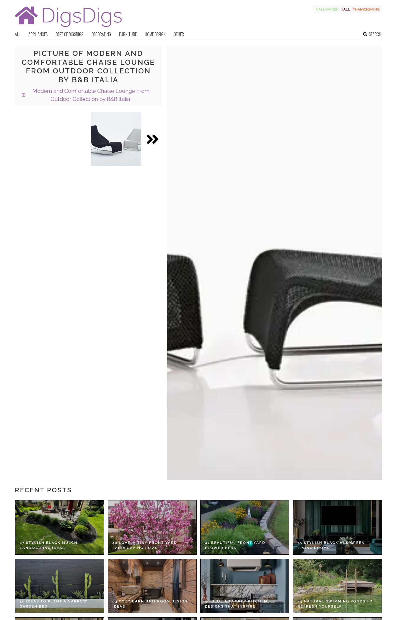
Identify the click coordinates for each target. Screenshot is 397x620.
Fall (345, 9)
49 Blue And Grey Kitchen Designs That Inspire (236, 604)
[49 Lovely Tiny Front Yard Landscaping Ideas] (152, 527)
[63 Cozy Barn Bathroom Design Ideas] (152, 586)
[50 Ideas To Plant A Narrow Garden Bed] (59, 586)
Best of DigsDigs (69, 34)
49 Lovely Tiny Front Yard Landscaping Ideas (144, 545)
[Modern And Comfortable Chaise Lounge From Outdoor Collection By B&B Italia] (115, 139)
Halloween (327, 9)
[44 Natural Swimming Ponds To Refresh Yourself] (337, 586)
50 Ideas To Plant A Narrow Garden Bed (54, 604)
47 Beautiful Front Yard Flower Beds (235, 545)
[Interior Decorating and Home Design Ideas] (68, 27)
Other (179, 34)
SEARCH (375, 34)
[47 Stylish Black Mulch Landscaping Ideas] (59, 527)
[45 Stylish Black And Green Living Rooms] (337, 527)
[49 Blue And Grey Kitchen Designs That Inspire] (245, 586)
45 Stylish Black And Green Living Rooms (331, 545)
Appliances (38, 34)
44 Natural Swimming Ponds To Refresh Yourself (335, 604)
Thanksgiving (366, 9)
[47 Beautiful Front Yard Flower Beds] (245, 527)
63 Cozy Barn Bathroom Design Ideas (150, 604)
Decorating (101, 34)
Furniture (128, 34)
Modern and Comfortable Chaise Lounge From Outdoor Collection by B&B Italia (90, 95)
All (17, 34)
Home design (155, 34)
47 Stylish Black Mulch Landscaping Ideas (49, 545)
